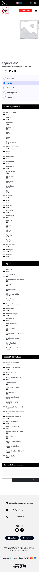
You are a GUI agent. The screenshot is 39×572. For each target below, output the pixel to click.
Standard (10, 83)
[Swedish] (20, 3)
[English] (17, 3)
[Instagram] (22, 530)
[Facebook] (17, 530)
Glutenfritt (11, 88)
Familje (9, 97)
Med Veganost (12, 93)
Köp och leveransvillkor (22, 550)
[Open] (36, 11)
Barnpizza (10, 78)
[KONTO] (31, 3)
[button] (25, 10)
